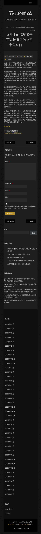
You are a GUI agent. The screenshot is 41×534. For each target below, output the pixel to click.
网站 (6, 197)
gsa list (6, 279)
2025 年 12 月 (10, 359)
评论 (7, 162)
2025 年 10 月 (10, 363)
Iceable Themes (24, 524)
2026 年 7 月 (9, 328)
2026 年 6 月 (9, 333)
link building (8, 284)
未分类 (7, 513)
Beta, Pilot (19, 56)
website (6, 300)
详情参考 (7, 126)
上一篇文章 (11, 142)
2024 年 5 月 (9, 437)
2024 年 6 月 (9, 433)
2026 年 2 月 (9, 350)
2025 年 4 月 (9, 389)
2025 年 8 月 (9, 372)
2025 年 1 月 (9, 403)
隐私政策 (26, 528)
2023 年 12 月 (10, 459)
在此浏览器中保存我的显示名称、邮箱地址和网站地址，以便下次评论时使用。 (20, 207)
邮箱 (7, 190)
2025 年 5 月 (9, 385)
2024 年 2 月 (9, 451)
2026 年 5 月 (9, 337)
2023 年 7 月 (9, 481)
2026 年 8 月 (9, 324)
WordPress (11, 524)
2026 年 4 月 (9, 341)
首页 (7, 27)
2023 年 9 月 (9, 472)
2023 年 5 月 (9, 490)
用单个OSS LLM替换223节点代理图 (18, 254)
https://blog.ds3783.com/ (13, 133)
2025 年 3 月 (9, 394)
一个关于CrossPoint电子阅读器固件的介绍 (21, 261)
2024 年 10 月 (10, 416)
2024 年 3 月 (9, 446)
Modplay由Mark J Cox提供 (15, 257)
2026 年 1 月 (9, 355)
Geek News (12, 27)
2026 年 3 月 (9, 346)
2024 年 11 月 (10, 411)
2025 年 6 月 (9, 381)
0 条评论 (9, 59)
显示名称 (9, 184)
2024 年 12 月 (10, 407)
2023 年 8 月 (9, 477)
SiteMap (20, 528)
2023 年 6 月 (9, 485)
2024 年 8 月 (9, 424)
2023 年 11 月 (10, 464)
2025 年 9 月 (9, 368)
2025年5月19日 (10, 56)
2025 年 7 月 (9, 376)
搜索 (5, 229)
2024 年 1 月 (9, 455)
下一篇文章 (30, 142)
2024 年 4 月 (9, 442)
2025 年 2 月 (9, 398)
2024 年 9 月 (9, 420)
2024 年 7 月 (9, 429)
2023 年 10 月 (10, 468)
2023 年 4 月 (9, 494)
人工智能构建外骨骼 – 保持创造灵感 (18, 264)
